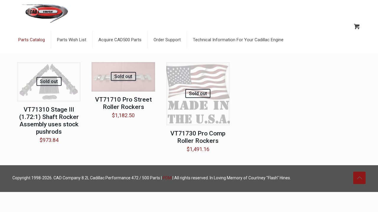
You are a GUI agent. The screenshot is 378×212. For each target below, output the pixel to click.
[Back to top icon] (359, 178)
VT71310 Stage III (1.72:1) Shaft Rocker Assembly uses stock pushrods (49, 120)
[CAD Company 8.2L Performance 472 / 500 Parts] (44, 13)
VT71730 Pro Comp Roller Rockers (197, 137)
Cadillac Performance (110, 177)
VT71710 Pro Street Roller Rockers (123, 103)
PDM (167, 177)
